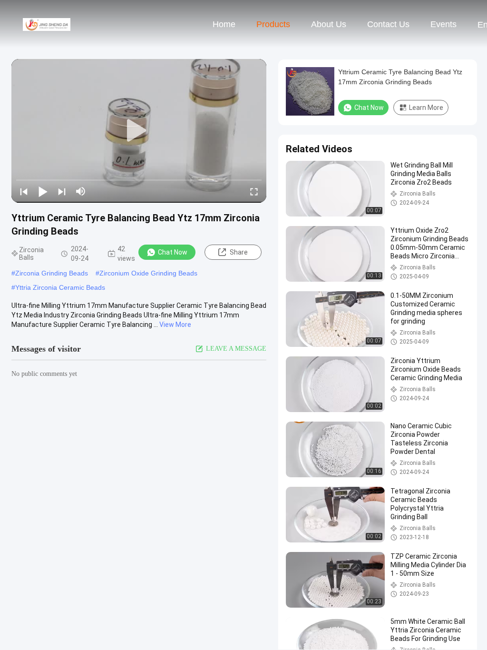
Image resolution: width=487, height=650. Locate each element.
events (443, 24)
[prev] (23, 191)
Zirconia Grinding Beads (51, 273)
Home (224, 24)
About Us (328, 24)
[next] (61, 191)
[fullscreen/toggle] (253, 191)
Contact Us (388, 24)
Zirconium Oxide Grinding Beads (148, 273)
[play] (139, 131)
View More (175, 324)
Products (273, 24)
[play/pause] (42, 191)
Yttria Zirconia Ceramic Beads (60, 287)
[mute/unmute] (80, 191)
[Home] (46, 24)
